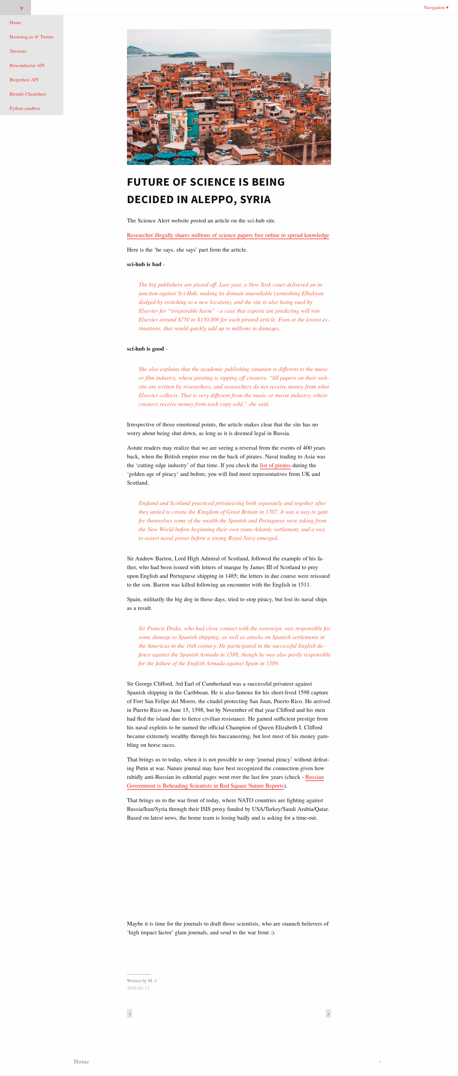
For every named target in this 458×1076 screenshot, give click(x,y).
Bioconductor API (27, 65)
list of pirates (275, 465)
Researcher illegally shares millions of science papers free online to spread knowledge (228, 235)
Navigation (434, 7)
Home (15, 22)
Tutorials (18, 51)
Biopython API (24, 79)
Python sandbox (25, 108)
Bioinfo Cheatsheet (28, 94)
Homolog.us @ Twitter (32, 36)
